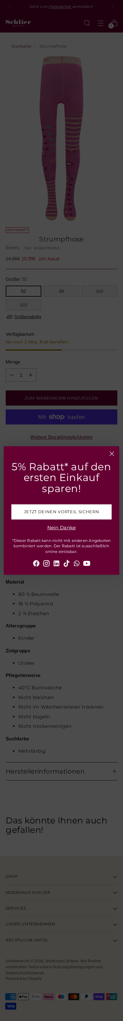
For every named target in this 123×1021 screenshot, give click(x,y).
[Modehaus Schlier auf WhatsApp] (76, 564)
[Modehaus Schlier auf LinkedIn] (56, 564)
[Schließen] (112, 454)
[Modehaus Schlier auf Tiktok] (66, 564)
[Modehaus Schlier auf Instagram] (46, 564)
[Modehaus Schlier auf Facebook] (36, 564)
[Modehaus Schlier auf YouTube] (87, 564)
